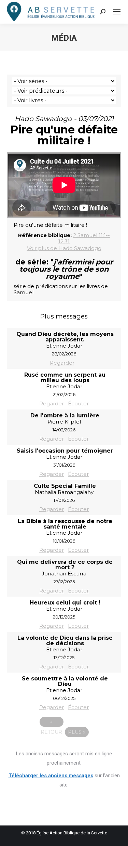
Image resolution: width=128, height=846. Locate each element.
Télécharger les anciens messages (51, 775)
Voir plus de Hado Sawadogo (64, 248)
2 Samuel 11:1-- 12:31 (84, 238)
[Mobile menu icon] (116, 11)
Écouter (78, 403)
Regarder (62, 363)
